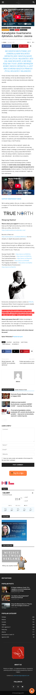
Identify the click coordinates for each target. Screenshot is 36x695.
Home (3, 6)
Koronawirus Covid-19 (26, 27)
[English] (4, 483)
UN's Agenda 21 (23, 29)
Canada (18, 27)
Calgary (14, 27)
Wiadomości (9, 6)
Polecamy (12, 29)
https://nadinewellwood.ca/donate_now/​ (13, 230)
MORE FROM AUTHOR (21, 390)
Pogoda (5, 489)
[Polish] (12, 483)
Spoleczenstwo (5, 29)
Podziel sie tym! (18, 336)
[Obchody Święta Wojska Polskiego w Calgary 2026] (6, 396)
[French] (8, 483)
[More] (30, 46)
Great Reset (9, 342)
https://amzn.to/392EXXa (23, 254)
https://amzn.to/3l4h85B (22, 260)
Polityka (17, 29)
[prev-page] (3, 420)
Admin (4, 42)
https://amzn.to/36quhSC (24, 258)
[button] (3, 2)
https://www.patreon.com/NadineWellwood (14, 236)
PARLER (31, 302)
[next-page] (5, 420)
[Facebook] (13, 686)
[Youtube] (22, 686)
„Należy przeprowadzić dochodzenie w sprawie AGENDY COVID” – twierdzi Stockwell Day (21, 404)
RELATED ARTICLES (8, 390)
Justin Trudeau (24, 342)
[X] (18, 686)
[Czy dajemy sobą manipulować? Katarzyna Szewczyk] (6, 598)
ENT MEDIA (17, 199)
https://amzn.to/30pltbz (25, 263)
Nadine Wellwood (6, 344)
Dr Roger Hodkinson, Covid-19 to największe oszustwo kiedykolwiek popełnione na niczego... (20, 589)
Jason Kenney (16, 342)
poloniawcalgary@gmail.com (21, 675)
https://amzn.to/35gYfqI (9, 267)
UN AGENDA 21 (15, 344)
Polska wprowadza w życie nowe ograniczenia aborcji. (27, 362)
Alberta (15, 6)
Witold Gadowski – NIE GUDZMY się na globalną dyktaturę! (8, 363)
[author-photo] (18, 379)
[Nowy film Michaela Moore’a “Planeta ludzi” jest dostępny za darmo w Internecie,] (6, 606)
